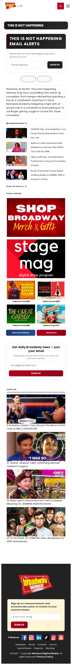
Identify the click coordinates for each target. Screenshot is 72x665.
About (31, 644)
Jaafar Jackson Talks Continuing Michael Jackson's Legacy (33, 464)
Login (52, 6)
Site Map (50, 648)
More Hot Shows (20, 332)
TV (21, 6)
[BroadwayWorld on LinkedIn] (39, 637)
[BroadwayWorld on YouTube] (61, 637)
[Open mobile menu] (68, 6)
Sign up (36, 373)
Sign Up (55, 64)
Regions (38, 648)
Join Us (53, 644)
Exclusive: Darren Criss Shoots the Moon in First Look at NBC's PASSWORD (36, 427)
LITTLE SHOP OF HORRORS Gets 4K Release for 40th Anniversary (35, 539)
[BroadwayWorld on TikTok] (46, 637)
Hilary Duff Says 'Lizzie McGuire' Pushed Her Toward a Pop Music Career (48, 161)
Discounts (51, 332)
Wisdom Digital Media (45, 653)
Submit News (24, 648)
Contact (42, 644)
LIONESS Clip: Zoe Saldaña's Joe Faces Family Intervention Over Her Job (48, 133)
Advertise (20, 644)
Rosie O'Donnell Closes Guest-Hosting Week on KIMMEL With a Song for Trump (47, 175)
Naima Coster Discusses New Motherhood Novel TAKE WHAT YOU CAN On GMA (47, 147)
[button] (60, 6)
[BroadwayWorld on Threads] (54, 637)
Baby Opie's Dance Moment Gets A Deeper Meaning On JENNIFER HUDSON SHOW (34, 502)
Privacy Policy (45, 656)
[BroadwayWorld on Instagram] (31, 637)
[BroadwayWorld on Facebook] (24, 637)
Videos (44, 79)
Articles (28, 79)
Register (43, 6)
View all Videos (15, 186)
